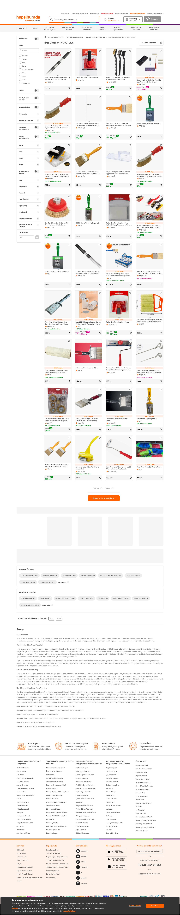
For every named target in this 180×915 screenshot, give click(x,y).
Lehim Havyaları (111, 819)
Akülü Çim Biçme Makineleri (85, 785)
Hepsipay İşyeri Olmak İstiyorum (56, 857)
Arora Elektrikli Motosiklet (54, 781)
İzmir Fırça (25, 56)
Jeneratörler (20, 826)
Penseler (109, 830)
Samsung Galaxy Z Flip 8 (144, 824)
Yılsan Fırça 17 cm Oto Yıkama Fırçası (149, 467)
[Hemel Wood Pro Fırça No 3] (149, 108)
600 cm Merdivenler (82, 833)
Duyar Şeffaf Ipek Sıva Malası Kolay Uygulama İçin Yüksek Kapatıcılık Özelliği (118, 173)
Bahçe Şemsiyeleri (23, 809)
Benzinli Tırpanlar (22, 805)
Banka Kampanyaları (53, 874)
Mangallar (20, 812)
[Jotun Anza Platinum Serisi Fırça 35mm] (119, 401)
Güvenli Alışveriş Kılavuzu (25, 874)
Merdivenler (20, 830)
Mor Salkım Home (27, 69)
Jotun (23, 73)
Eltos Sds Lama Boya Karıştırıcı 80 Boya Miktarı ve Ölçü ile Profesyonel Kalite (149, 371)
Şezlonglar (109, 788)
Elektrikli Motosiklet (23, 768)
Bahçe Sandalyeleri (112, 778)
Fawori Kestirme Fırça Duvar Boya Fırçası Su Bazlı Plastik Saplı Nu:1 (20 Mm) (88, 173)
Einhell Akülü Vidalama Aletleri (56, 802)
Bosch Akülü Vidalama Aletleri (56, 785)
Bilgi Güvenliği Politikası (24, 870)
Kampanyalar (94, 13)
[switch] (36, 38)
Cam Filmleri (110, 802)
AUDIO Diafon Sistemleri (54, 795)
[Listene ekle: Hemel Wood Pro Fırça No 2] (99, 196)
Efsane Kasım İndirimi (142, 779)
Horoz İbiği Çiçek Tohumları (85, 775)
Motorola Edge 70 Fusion (144, 803)
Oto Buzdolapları (111, 771)
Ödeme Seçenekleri (52, 870)
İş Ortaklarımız (21, 853)
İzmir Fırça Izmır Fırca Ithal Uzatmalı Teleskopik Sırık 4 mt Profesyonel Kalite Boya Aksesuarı (87, 272)
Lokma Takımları (111, 799)
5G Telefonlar (140, 810)
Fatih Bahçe (26, 83)
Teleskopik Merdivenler (83, 781)
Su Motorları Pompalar (24, 816)
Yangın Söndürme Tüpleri (25, 823)
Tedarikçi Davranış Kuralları (55, 860)
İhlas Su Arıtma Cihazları (54, 771)
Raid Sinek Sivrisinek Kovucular (56, 826)
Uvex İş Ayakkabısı (52, 823)
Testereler (109, 816)
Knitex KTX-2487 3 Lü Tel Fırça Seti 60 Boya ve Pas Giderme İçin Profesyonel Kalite (118, 79)
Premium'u (30, 20)
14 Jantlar (79, 802)
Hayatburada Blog (52, 850)
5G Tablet (139, 806)
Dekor (24, 66)
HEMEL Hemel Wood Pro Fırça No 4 (57, 271)
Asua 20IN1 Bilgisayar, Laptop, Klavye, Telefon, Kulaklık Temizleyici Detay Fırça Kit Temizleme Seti (88, 323)
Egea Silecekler (81, 830)
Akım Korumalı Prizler (23, 833)
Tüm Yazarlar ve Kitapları (144, 769)
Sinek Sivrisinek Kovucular (25, 778)
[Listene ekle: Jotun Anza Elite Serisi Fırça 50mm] (99, 341)
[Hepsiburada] (28, 17)
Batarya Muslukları (112, 833)
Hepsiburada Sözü (142, 765)
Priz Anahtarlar (111, 792)
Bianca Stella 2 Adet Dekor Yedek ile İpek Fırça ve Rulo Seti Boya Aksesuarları (149, 81)
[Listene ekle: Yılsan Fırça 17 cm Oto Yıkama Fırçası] (160, 437)
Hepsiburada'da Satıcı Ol (155, 13)
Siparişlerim (65, 13)
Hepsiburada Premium (137, 13)
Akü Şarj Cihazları (112, 826)
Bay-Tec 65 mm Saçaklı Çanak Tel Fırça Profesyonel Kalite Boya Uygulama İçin (56, 224)
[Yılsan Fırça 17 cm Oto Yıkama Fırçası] (149, 449)
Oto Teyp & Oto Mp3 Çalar (114, 823)
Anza (23, 62)
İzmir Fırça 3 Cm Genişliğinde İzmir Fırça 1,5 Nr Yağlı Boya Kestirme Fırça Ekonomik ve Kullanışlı (149, 272)
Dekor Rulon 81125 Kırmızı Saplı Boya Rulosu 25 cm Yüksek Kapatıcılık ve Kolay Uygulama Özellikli (118, 369)
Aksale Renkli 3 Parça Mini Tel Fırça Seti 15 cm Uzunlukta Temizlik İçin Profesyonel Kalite (148, 226)
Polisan (24, 59)
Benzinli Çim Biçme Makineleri (86, 788)
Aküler (19, 799)
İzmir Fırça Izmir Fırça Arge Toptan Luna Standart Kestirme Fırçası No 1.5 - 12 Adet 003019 (118, 275)
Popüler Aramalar (141, 772)
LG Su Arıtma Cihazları (53, 809)
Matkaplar (109, 809)
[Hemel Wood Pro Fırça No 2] (88, 208)
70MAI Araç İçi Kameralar (54, 778)
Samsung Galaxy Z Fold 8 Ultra (146, 820)
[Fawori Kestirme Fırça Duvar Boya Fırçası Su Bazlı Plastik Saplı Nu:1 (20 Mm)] (88, 156)
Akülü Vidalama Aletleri (24, 819)
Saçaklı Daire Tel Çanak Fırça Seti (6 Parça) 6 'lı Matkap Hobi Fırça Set (57, 420)
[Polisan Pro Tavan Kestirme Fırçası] (88, 62)
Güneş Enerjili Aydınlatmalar (26, 795)
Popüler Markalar (141, 776)
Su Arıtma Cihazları (23, 781)
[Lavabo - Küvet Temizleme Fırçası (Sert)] (88, 449)
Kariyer (19, 864)
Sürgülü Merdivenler (82, 826)
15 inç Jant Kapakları (83, 816)
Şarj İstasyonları (111, 775)
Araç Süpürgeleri (111, 768)
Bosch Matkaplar (51, 833)
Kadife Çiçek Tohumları (83, 792)
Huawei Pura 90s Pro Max (144, 786)
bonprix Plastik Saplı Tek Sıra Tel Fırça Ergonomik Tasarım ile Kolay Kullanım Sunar (57, 127)
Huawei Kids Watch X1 (143, 782)
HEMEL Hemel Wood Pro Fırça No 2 (87, 223)
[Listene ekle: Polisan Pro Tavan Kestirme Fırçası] (99, 50)
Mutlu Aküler (50, 819)
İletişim (19, 881)
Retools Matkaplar (52, 799)
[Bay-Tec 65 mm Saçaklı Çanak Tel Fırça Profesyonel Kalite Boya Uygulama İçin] (57, 208)
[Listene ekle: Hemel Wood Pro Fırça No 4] (69, 244)
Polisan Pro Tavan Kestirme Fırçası (87, 77)
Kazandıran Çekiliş (142, 796)
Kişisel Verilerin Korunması (25, 867)
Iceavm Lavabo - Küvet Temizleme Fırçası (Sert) (87, 468)
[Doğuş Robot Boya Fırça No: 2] (149, 401)
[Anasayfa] (45, 37)
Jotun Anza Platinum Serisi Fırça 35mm (116, 420)
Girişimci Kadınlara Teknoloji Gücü (57, 864)
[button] (57, 88)
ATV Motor (20, 775)
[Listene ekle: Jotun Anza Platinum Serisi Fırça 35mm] (130, 389)
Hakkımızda (20, 850)
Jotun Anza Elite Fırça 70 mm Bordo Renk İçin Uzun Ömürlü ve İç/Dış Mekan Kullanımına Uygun (87, 420)
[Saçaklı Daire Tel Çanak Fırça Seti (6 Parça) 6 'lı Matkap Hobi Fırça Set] (57, 401)
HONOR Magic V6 (141, 831)
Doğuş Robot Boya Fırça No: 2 (146, 419)
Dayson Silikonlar (52, 788)
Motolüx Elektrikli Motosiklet (55, 768)
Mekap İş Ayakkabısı (53, 830)
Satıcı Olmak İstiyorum (53, 853)
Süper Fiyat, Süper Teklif (80, 13)
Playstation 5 (140, 800)
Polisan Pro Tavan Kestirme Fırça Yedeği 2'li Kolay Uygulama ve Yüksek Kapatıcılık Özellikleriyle (118, 224)
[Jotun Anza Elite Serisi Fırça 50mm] (88, 352)
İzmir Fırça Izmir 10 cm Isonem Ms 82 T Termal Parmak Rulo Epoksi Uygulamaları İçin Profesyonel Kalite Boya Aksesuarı (118, 468)
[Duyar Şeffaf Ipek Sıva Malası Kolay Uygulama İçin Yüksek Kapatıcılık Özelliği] (119, 156)
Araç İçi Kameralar (22, 785)
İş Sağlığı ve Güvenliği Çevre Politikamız (30, 877)
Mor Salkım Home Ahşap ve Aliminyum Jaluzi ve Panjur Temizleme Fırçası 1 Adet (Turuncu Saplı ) (149, 321)
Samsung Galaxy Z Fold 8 (144, 817)
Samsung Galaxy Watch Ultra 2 (146, 827)
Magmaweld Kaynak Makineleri (56, 812)
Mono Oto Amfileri (82, 823)
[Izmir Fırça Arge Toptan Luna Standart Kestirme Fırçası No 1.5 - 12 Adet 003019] (119, 256)
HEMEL (24, 80)
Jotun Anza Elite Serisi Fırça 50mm (87, 368)
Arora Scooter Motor (52, 805)
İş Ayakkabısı (110, 795)
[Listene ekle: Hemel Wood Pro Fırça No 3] (160, 96)
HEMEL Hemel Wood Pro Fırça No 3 (148, 123)
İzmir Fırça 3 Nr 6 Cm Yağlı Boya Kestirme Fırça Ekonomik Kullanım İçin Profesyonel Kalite (118, 124)
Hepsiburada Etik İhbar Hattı (149, 874)
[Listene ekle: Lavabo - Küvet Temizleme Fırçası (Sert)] (99, 437)
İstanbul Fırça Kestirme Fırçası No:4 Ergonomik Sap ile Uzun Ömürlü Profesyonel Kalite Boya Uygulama (56, 465)
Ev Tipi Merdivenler (82, 795)
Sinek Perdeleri (21, 792)
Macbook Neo (140, 793)
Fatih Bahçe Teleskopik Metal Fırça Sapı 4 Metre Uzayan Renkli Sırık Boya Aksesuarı (88, 124)
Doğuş (24, 76)
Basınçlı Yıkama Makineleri (25, 788)
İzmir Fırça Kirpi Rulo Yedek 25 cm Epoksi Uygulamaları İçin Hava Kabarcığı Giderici (56, 371)
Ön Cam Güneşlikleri (112, 785)
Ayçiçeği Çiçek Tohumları (84, 809)
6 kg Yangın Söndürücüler (84, 805)
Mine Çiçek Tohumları (83, 771)
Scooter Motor (21, 771)
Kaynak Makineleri (112, 781)
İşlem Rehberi (50, 877)
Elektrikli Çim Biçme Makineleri (86, 812)
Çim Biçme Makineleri (113, 812)
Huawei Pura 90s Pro (142, 789)
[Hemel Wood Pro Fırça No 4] (57, 256)
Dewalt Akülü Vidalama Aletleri (56, 816)
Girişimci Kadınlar (107, 13)
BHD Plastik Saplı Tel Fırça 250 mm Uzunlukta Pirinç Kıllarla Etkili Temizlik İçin (149, 175)
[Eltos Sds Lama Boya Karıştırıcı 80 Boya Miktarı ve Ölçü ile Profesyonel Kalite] (149, 352)
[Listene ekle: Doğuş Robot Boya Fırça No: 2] (160, 389)
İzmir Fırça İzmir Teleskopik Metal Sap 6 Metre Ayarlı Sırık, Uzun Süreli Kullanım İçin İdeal (57, 79)
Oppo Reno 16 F (141, 813)
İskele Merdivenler (82, 778)
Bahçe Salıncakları (23, 802)
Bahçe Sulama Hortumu (113, 805)
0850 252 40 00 (149, 865)
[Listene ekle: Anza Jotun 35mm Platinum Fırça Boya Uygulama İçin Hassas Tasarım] (69, 292)
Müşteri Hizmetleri (121, 13)
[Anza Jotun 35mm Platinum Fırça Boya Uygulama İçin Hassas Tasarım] (57, 304)
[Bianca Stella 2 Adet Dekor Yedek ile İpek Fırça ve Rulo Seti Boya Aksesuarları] (149, 62)
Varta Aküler (50, 775)
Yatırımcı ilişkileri (22, 857)
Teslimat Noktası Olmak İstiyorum (57, 867)
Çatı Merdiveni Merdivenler (85, 799)
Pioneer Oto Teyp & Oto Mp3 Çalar (57, 792)
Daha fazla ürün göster (103, 498)
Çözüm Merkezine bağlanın (149, 851)
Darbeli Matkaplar (82, 768)
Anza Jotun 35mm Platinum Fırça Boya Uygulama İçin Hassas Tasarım (57, 323)
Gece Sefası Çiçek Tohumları (85, 819)
